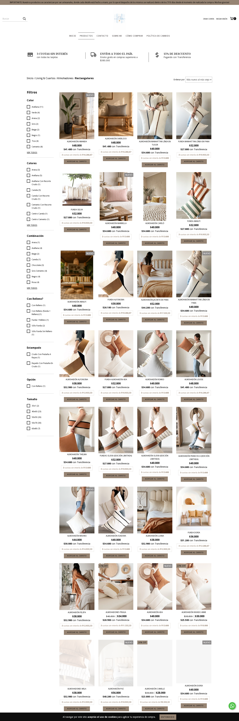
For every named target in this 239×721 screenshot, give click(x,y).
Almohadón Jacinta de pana (154, 300)
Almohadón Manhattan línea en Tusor (155, 143)
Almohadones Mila (76, 689)
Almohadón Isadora (116, 536)
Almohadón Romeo (154, 379)
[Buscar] (24, 19)
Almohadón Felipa (77, 612)
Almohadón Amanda (77, 141)
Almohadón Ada (155, 612)
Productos (86, 36)
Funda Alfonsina (116, 300)
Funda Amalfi (193, 221)
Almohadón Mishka (76, 536)
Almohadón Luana (155, 536)
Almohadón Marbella (115, 223)
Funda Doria (194, 532)
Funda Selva (77, 210)
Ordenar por (179, 80)
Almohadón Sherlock (116, 139)
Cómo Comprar (134, 36)
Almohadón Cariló (154, 223)
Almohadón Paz (116, 689)
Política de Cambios (158, 36)
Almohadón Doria (194, 686)
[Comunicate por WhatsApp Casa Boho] (232, 706)
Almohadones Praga (116, 612)
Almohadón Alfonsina (77, 379)
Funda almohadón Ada (116, 379)
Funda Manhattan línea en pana (193, 141)
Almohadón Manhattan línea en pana (194, 301)
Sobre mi (117, 36)
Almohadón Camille (155, 689)
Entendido (168, 717)
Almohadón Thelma (77, 454)
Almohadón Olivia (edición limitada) (154, 457)
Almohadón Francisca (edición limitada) (193, 457)
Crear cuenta (208, 19)
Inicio (72, 36)
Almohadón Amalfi (76, 302)
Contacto (102, 36)
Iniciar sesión (221, 19)
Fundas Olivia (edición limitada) (116, 456)
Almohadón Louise (194, 379)
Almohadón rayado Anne (194, 612)
